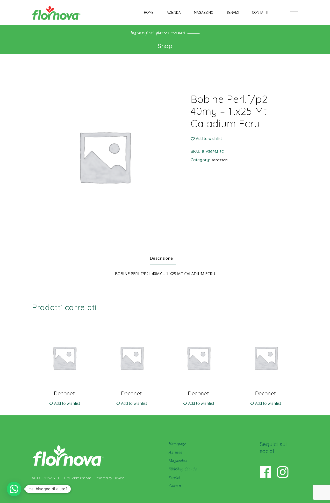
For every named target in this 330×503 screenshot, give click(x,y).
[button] (206, 139)
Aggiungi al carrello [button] (64, 389)
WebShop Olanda (183, 469)
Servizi (174, 477)
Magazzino (178, 460)
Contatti (175, 486)
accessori (220, 159)
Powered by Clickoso (109, 478)
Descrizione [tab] (161, 258)
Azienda (175, 452)
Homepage (177, 444)
